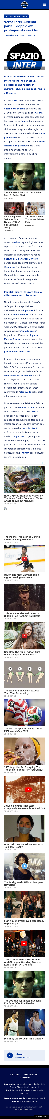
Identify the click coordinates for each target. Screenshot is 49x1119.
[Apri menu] (44, 4)
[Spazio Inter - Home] (24, 4)
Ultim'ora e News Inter (16, 16)
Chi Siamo (15, 1074)
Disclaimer (25, 1077)
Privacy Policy (30, 1074)
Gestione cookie (42, 1117)
